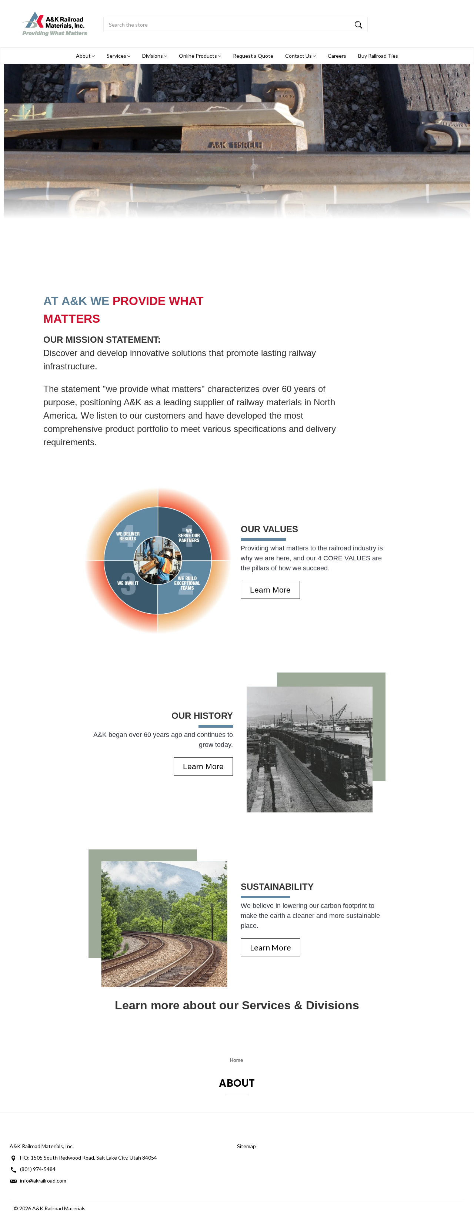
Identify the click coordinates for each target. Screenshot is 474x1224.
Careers (337, 56)
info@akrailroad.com (43, 1180)
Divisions (153, 56)
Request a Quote (253, 56)
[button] (158, 561)
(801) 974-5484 (38, 1169)
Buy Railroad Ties (378, 56)
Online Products (198, 56)
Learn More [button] (270, 590)
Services (117, 56)
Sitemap (246, 1146)
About (84, 56)
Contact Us (299, 56)
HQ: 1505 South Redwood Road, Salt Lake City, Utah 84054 (88, 1157)
